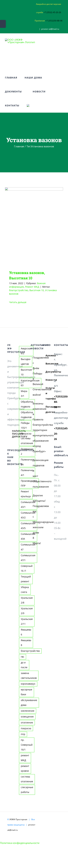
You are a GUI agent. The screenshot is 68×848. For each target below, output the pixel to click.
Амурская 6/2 (26, 351)
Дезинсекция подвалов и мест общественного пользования (34, 473)
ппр (23, 734)
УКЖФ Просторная (18, 819)
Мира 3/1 (24, 393)
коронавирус (28, 683)
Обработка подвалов (27, 415)
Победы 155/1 (25, 425)
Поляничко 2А (27, 462)
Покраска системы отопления (27, 438)
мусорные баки (26, 692)
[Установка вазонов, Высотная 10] (34, 226)
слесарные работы (27, 790)
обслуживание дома (29, 703)
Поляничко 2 (27, 451)
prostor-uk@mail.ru (50, 29)
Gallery (38, 226)
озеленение (27, 710)
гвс (22, 656)
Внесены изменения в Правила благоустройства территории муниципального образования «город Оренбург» (34, 427)
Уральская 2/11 (27, 621)
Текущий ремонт (26, 579)
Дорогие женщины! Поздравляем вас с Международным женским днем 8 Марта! (34, 519)
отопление (27, 722)
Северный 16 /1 (27, 568)
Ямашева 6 (26, 632)
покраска (26, 728)
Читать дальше (17, 302)
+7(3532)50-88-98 (57, 402)
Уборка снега (25, 590)
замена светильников (29, 675)
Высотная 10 (36, 290)
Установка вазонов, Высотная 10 (29, 226)
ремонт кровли (25, 768)
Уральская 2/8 (27, 600)
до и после (24, 665)
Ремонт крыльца (26, 494)
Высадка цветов (25, 361)
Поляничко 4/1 (27, 473)
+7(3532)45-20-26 (57, 434)
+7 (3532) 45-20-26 (52, 12)
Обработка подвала (27, 404)
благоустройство (18, 290)
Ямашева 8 (26, 643)
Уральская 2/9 (27, 611)
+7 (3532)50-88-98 (53, 20)
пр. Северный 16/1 (27, 745)
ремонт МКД (25, 758)
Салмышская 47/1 (28, 558)
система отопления (27, 779)
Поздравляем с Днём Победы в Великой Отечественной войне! (34, 376)
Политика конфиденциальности (19, 843)
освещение (27, 716)
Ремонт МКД (32, 286)
